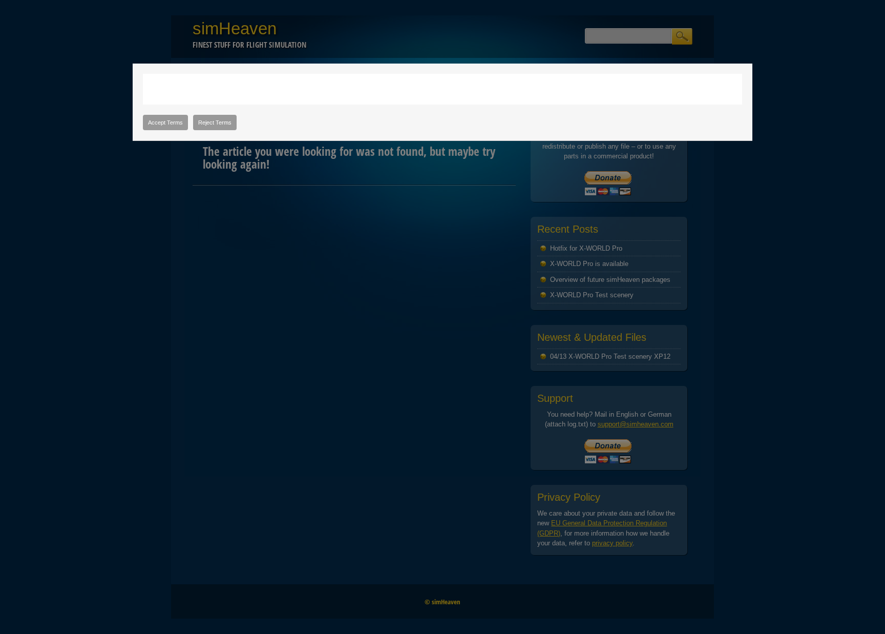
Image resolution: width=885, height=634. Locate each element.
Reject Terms (214, 122)
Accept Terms (165, 122)
